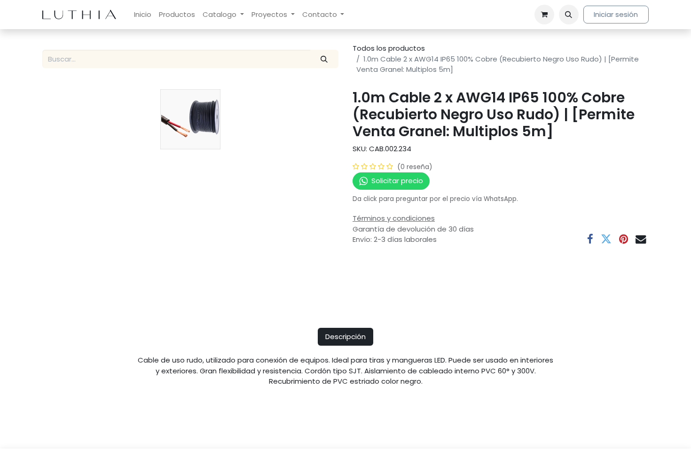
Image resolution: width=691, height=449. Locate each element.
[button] (569, 14)
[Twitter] (606, 239)
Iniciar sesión (616, 14)
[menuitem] (142, 15)
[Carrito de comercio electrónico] (544, 14)
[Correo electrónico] (641, 239)
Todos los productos (389, 48)
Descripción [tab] (345, 336)
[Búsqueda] (324, 59)
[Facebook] (590, 239)
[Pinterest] (623, 239)
